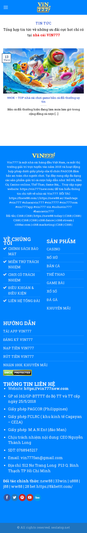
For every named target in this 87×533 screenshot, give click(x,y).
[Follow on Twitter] (14, 497)
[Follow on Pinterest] (22, 497)
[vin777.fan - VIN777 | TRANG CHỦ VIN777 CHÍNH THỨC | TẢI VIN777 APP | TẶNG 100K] (43, 7)
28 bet (30, 486)
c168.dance (46, 220)
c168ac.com (22, 224)
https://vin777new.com (46, 388)
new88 (46, 481)
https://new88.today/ (48, 216)
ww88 (16, 486)
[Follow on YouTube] (29, 497)
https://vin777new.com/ (37, 189)
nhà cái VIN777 (46, 35)
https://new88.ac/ (51, 198)
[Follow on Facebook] (7, 497)
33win (61, 481)
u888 (73, 481)
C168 (20, 216)
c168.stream (64, 220)
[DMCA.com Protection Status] (17, 372)
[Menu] (5, 7)
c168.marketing (43, 224)
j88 (5, 486)
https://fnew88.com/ (23, 198)
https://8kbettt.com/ (54, 486)
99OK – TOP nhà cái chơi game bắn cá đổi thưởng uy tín (43, 99)
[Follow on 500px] (37, 497)
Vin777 (12, 162)
